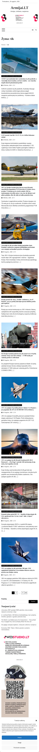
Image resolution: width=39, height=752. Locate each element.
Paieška (4, 599)
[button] (36, 720)
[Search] (36, 30)
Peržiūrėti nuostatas (19, 747)
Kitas (25, 592)
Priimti (19, 737)
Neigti (19, 742)
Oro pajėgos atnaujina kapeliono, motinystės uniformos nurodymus (18, 624)
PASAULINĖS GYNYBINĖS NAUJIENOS (11, 76)
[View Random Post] (32, 30)
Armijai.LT (19, 8)
